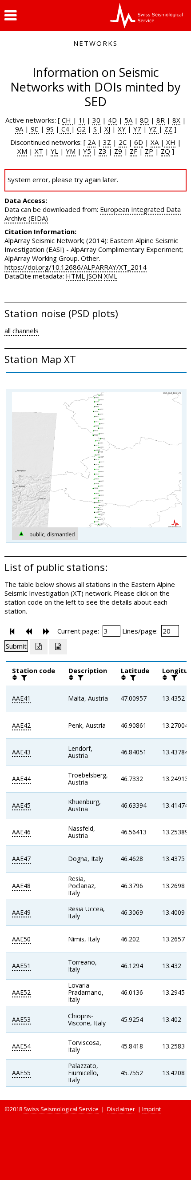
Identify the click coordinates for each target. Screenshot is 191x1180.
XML (110, 275)
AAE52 (21, 992)
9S (50, 128)
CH (67, 120)
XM (22, 151)
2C (123, 142)
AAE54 (21, 1046)
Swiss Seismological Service (61, 1109)
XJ (107, 128)
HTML (75, 275)
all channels (21, 330)
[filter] (23, 677)
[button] (10, 15)
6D (138, 142)
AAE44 (21, 778)
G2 (81, 128)
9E (34, 128)
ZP (149, 151)
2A (92, 142)
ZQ (165, 151)
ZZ (168, 128)
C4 (65, 128)
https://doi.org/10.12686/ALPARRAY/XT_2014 (75, 267)
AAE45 (21, 805)
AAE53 (21, 1019)
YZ (154, 128)
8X (176, 120)
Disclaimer (121, 1109)
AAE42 (21, 725)
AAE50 (21, 939)
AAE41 (21, 698)
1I (82, 120)
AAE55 (21, 1072)
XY (122, 128)
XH (169, 142)
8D (144, 120)
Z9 (118, 151)
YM (71, 151)
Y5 (87, 151)
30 (96, 120)
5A (128, 120)
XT (39, 151)
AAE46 (21, 832)
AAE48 (21, 885)
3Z (107, 142)
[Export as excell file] (39, 646)
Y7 (137, 128)
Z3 (103, 151)
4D (112, 120)
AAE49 (21, 912)
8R (160, 120)
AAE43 (21, 752)
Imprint (151, 1109)
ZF (133, 151)
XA (155, 142)
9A (19, 128)
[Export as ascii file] (58, 646)
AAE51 (21, 965)
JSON (94, 275)
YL (54, 151)
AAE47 (21, 858)
